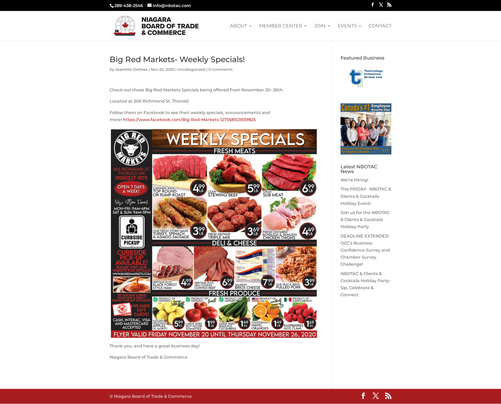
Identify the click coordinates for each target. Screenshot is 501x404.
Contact (380, 26)
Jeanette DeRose (131, 69)
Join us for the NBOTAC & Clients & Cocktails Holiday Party (365, 219)
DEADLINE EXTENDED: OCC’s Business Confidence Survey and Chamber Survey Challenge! (365, 250)
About (238, 26)
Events (347, 26)
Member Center (280, 26)
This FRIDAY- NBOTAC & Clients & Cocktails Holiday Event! (366, 196)
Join (320, 26)
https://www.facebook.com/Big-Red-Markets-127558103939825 (189, 119)
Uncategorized (191, 69)
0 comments (220, 69)
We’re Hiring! (354, 179)
